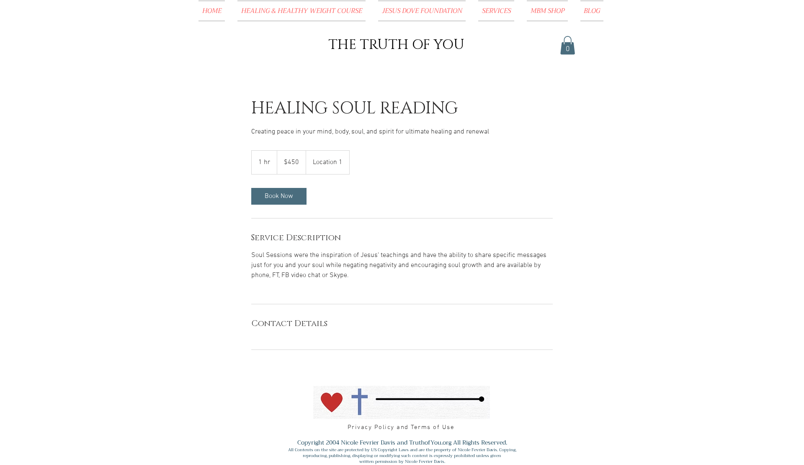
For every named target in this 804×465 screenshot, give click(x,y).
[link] (279, 196)
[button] (567, 45)
